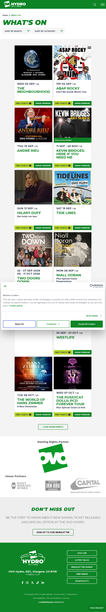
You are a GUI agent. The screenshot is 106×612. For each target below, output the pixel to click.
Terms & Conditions (54, 598)
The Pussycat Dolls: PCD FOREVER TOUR (70, 400)
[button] (94, 5)
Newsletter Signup (82, 567)
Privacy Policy (59, 594)
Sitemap (66, 598)
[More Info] (33, 62)
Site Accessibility (39, 598)
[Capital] (85, 485)
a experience (51, 602)
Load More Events (53, 427)
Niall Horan (68, 275)
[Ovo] (53, 458)
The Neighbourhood (33, 90)
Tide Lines (66, 213)
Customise (51, 324)
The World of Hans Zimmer (31, 401)
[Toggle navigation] (103, 4)
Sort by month (13, 31)
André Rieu (28, 151)
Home (5, 15)
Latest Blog (82, 560)
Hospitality (82, 581)
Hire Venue (82, 574)
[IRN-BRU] (53, 485)
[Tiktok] (37, 583)
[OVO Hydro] (32, 558)
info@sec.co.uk (33, 574)
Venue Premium (43, 103)
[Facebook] (22, 583)
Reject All (19, 324)
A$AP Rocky (68, 88)
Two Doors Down (28, 280)
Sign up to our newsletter (53, 532)
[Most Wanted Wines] (20, 485)
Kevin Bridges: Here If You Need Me (70, 154)
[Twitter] (32, 583)
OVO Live (82, 553)
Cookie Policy (72, 594)
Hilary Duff (29, 213)
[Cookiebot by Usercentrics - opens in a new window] (91, 286)
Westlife (65, 337)
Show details (92, 316)
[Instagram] (27, 583)
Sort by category (45, 31)
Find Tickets (22, 103)
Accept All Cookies (86, 324)
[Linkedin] (42, 583)
